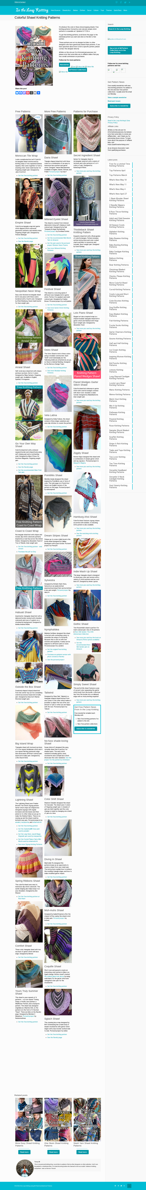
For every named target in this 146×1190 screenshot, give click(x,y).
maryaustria (25, 822)
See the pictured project (55, 660)
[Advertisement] (80, 88)
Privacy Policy (113, 117)
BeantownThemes (47, 1186)
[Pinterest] (116, 2)
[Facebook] (121, 2)
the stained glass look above (54, 976)
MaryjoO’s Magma (79, 463)
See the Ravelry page (25, 241)
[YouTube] (129, 2)
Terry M (37, 1162)
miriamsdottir (37, 822)
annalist (17, 822)
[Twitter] (125, 2)
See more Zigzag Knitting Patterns (30, 844)
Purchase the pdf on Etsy (27, 552)
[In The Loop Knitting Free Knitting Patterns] (32, 10)
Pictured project (28, 1016)
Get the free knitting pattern (28, 175)
